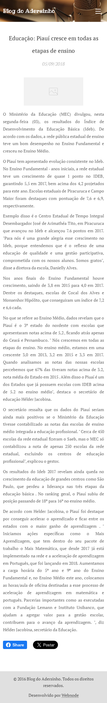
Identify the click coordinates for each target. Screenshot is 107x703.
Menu (98, 11)
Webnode (70, 695)
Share (18, 644)
